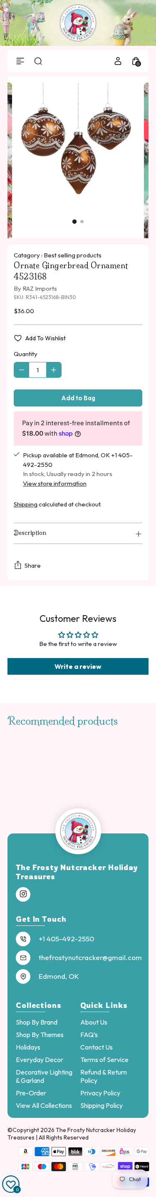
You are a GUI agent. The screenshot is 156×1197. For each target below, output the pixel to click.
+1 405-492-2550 (66, 938)
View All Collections (44, 1105)
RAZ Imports (39, 288)
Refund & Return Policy (103, 1076)
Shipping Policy (101, 1105)
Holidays (28, 1047)
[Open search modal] (38, 61)
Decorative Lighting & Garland (44, 1076)
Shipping (25, 504)
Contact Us (96, 1047)
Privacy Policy (100, 1093)
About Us (93, 1022)
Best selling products (73, 255)
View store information (55, 483)
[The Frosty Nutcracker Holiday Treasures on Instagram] (23, 894)
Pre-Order (31, 1093)
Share (33, 565)
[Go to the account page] (117, 61)
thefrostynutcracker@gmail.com (90, 957)
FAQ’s (89, 1034)
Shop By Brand (36, 1022)
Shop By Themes (40, 1034)
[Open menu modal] (20, 61)
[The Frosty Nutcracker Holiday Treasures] (78, 23)
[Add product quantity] (53, 369)
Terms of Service (104, 1059)
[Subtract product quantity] (21, 369)
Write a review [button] (78, 666)
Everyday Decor (39, 1059)
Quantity (25, 354)
